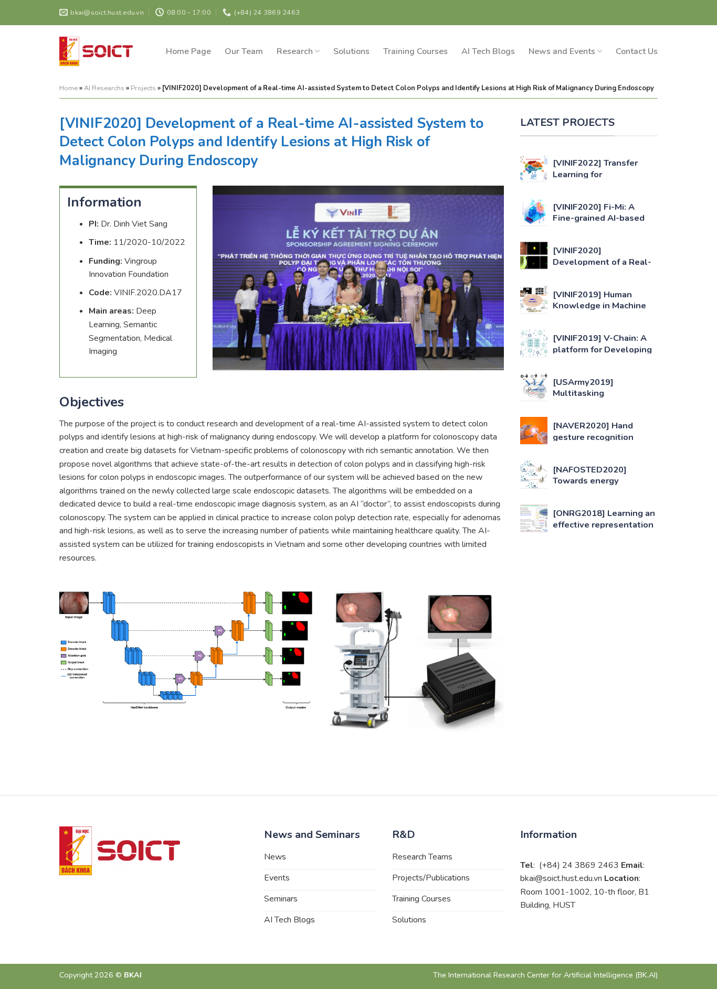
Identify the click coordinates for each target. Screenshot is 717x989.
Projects (143, 88)
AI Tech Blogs (488, 51)
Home (68, 88)
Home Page (188, 51)
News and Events (562, 51)
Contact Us (637, 51)
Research (295, 51)
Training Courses (415, 51)
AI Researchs (104, 88)
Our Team (244, 51)
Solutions (351, 51)
